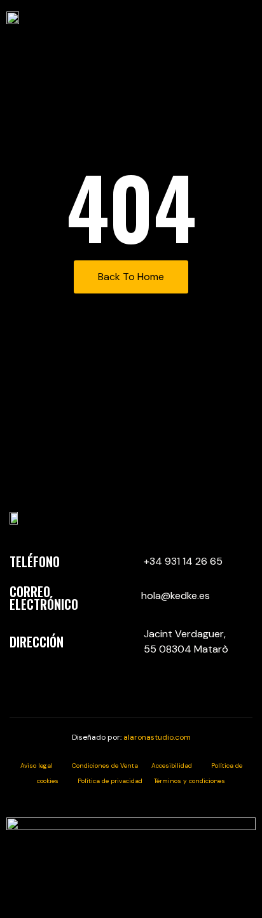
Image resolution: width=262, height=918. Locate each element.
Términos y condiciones (189, 781)
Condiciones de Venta (111, 765)
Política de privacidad (116, 781)
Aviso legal (46, 765)
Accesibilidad (181, 765)
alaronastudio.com (157, 737)
